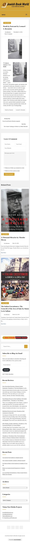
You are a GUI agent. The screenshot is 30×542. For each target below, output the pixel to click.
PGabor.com (14, 517)
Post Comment (9, 174)
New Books (7, 22)
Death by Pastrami (9, 110)
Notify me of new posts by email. (12, 170)
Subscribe (6, 369)
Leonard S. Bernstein (20, 110)
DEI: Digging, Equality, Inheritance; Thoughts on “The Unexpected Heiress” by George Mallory (14, 424)
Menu (3, 15)
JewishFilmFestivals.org (7, 512)
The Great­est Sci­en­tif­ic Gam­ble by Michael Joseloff (13, 460)
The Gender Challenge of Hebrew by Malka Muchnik (16, 126)
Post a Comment (8, 34)
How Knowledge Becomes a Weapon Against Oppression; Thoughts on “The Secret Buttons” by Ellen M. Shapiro (14, 387)
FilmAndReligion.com (7, 516)
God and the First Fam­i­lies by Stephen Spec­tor (12, 457)
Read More (3, 252)
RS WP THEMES (17, 539)
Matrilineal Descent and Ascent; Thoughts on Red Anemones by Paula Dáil (13, 412)
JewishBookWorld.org (7, 514)
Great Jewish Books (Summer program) (11, 121)
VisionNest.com (7, 517)
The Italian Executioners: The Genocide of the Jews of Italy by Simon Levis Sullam (15, 309)
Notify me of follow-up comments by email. (14, 167)
